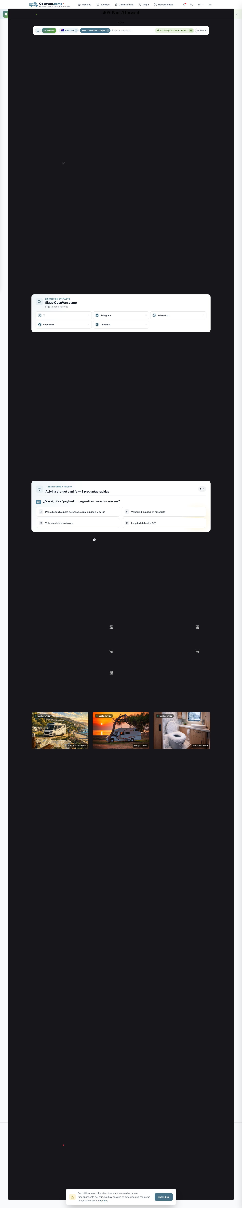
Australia (69, 30)
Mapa (146, 4)
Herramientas (165, 4)
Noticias (86, 4)
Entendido (164, 1196)
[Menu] (210, 5)
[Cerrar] (236, 14)
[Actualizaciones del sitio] (184, 5)
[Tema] (192, 5)
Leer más (103, 1200)
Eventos (105, 4)
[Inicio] (38, 30)
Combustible (126, 4)
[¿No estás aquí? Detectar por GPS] (191, 30)
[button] (201, 30)
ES (199, 4)
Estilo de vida (44, 716)
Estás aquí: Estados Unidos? (174, 30)
